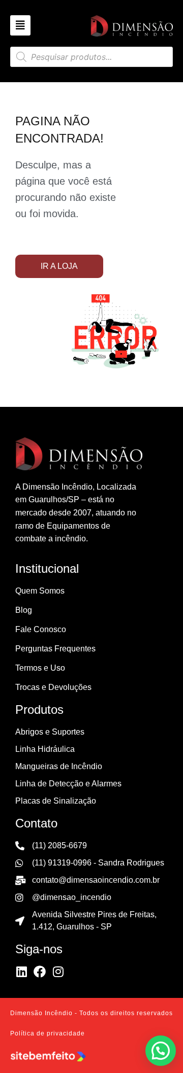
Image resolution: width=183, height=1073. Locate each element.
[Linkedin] (21, 971)
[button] (160, 1050)
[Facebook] (40, 971)
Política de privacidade (47, 1033)
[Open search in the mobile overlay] (91, 57)
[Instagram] (58, 971)
